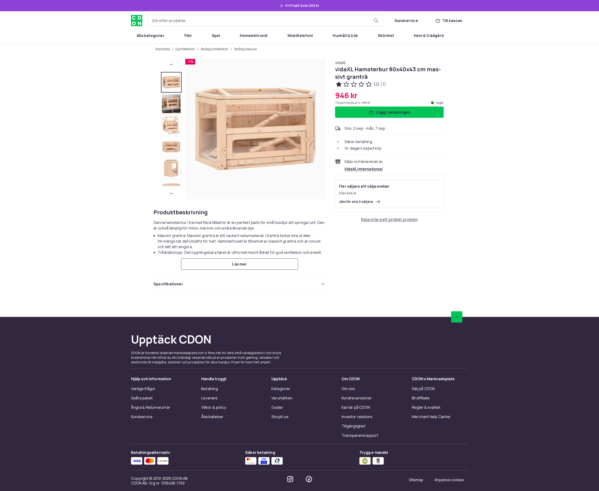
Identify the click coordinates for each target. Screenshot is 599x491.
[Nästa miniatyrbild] (171, 193)
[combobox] (266, 20)
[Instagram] (290, 479)
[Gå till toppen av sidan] (456, 317)
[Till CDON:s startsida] (136, 20)
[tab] (171, 82)
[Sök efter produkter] (376, 20)
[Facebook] (308, 479)
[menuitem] (150, 35)
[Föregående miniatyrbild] (171, 64)
